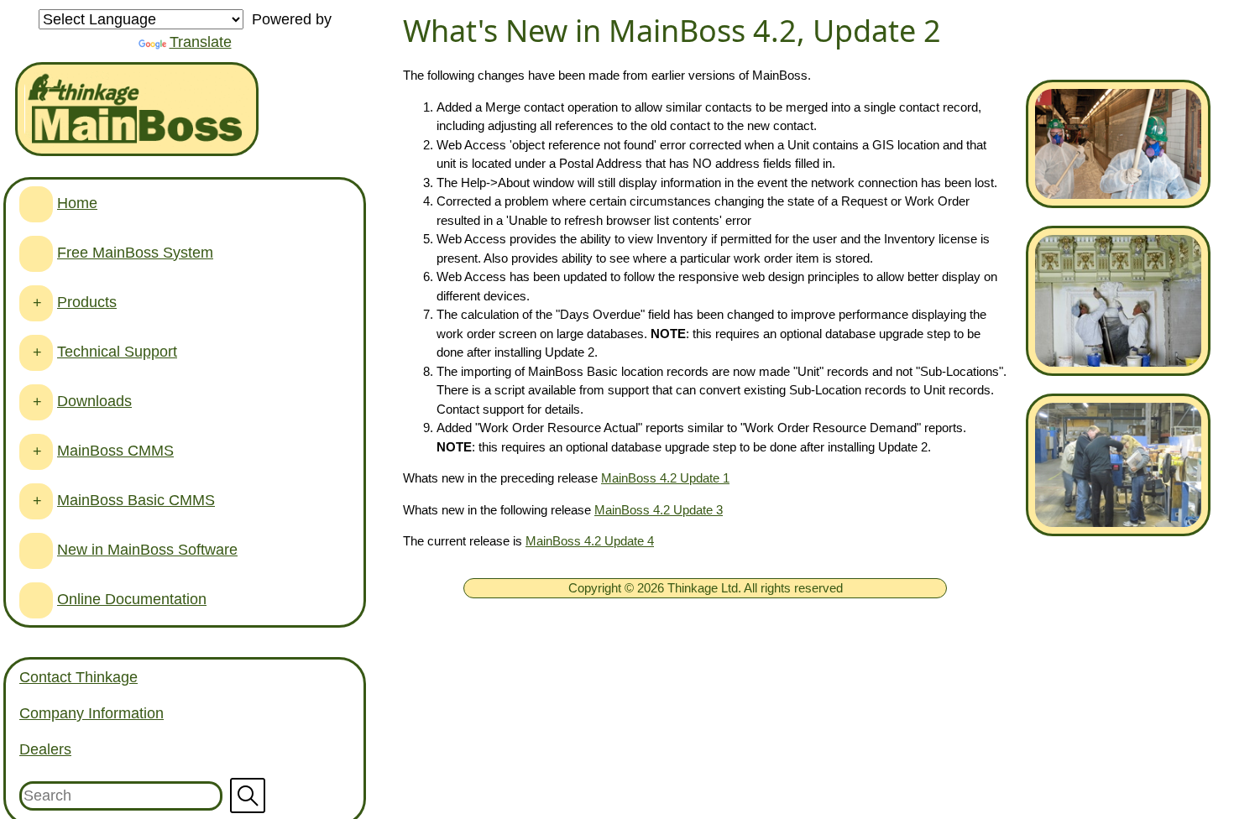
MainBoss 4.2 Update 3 (658, 510)
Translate (201, 42)
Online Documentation (132, 599)
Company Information (91, 713)
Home (77, 203)
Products (87, 302)
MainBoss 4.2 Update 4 (589, 541)
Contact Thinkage (78, 677)
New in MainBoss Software (147, 549)
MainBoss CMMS (115, 450)
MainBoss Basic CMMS (136, 500)
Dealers (45, 749)
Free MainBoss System (135, 252)
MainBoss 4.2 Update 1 (665, 478)
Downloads (94, 401)
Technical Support (117, 351)
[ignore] (36, 204)
